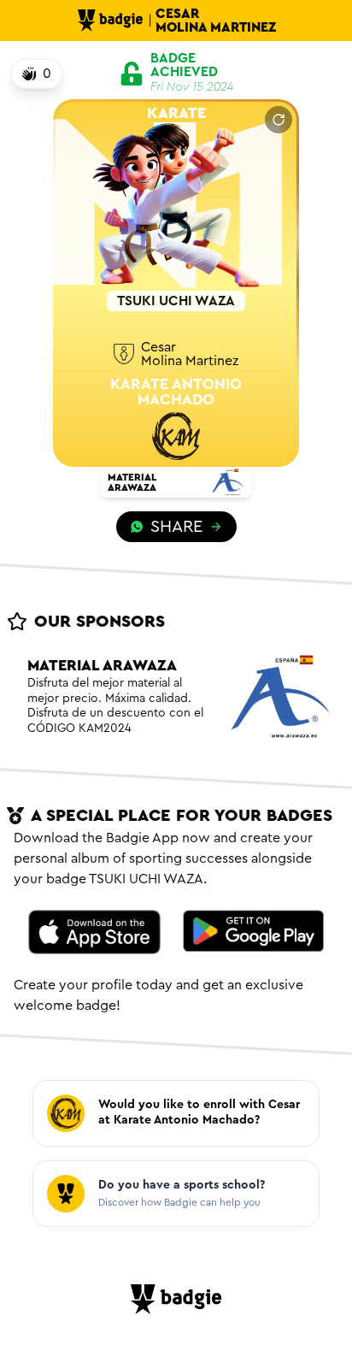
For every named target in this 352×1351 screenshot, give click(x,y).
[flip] (278, 119)
